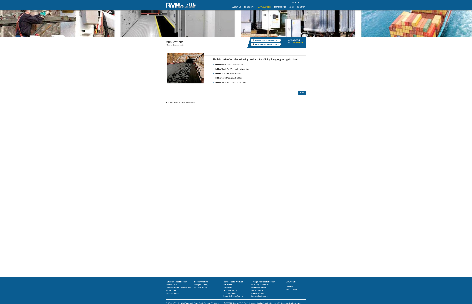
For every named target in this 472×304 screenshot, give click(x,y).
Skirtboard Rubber (257, 290)
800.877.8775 (300, 3)
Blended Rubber (171, 285)
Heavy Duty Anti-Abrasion (260, 285)
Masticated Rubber (172, 293)
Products (249, 7)
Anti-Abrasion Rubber (258, 287)
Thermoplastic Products (232, 282)
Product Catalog (291, 289)
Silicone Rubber (171, 290)
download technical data (266, 40)
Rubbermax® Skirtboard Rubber (228, 73)
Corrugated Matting (201, 285)
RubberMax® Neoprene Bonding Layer (231, 82)
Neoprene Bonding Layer (259, 296)
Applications (264, 7)
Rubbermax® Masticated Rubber (228, 78)
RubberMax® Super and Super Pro (229, 65)
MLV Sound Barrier (229, 293)
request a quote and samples (267, 44)
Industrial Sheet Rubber (176, 282)
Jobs (291, 7)
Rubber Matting (201, 282)
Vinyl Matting (227, 287)
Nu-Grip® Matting (200, 287)
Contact (301, 7)
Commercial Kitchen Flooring (232, 296)
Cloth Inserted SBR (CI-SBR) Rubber (178, 287)
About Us (236, 7)
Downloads (291, 282)
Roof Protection (227, 285)
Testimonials (280, 7)
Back (302, 93)
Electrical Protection (229, 290)
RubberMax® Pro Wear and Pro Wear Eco (232, 69)
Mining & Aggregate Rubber (263, 282)
